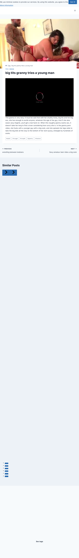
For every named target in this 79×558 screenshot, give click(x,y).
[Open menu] (75, 10)
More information (6, 5)
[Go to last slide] (6, 173)
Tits (6, 69)
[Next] (13, 173)
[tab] (6, 463)
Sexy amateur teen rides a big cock (63, 150)
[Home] (6, 65)
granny (30, 138)
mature (38, 138)
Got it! (72, 2)
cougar (15, 138)
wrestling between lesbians (13, 150)
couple (22, 138)
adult (8, 138)
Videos (11, 69)
